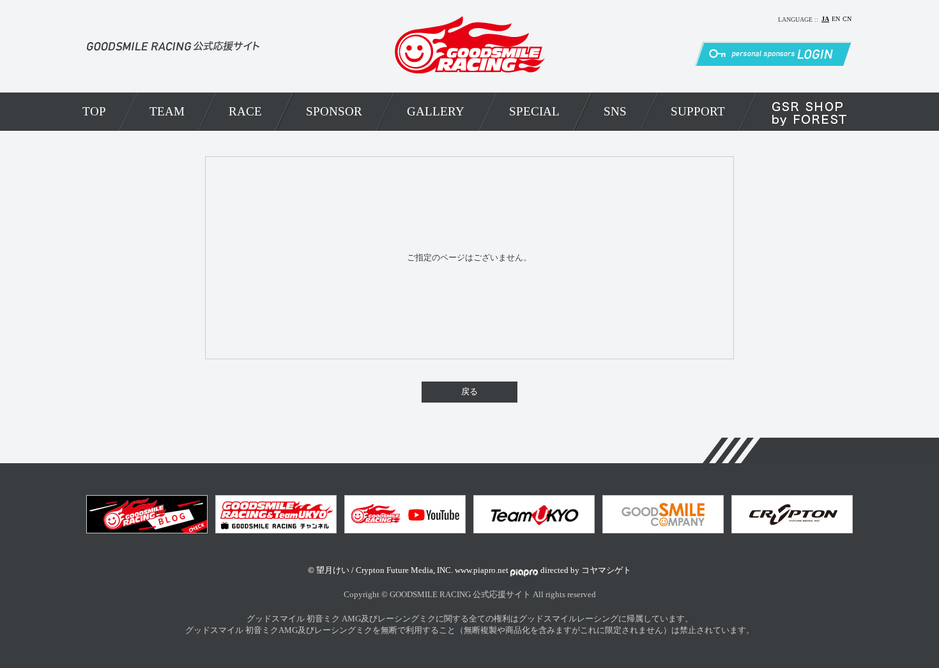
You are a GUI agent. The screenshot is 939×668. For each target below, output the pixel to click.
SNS (615, 111)
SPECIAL (534, 111)
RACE (245, 111)
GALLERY (435, 111)
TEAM (167, 111)
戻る (469, 391)
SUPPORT (698, 111)
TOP (94, 111)
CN (847, 18)
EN (836, 18)
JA (825, 18)
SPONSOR (334, 111)
